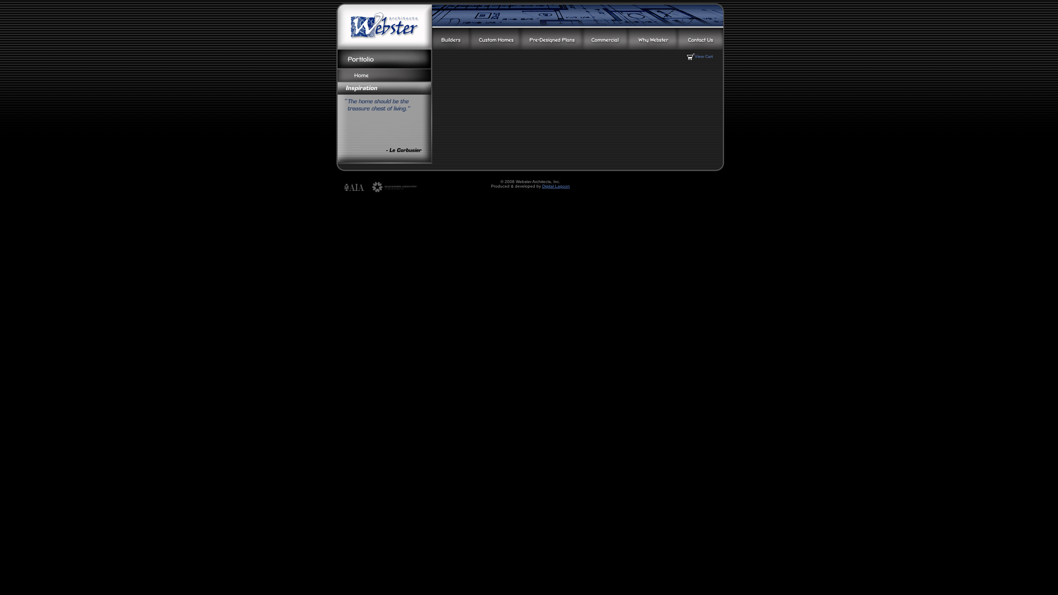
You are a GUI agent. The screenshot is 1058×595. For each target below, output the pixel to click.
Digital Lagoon (556, 186)
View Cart (704, 56)
